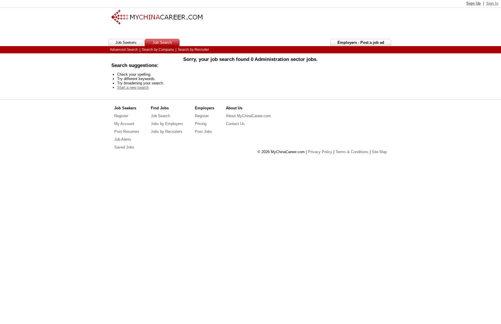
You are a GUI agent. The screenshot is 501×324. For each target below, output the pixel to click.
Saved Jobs (124, 147)
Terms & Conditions (352, 152)
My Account (124, 124)
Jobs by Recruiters (166, 131)
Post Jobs (203, 131)
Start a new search (133, 87)
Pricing (200, 124)
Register (121, 116)
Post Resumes (126, 131)
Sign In (492, 3)
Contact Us (235, 124)
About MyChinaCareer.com (248, 116)
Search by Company (158, 50)
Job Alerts (122, 139)
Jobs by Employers (167, 124)
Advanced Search (124, 50)
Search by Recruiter (193, 50)
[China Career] (156, 23)
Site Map (379, 152)
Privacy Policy (320, 152)
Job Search (160, 116)
